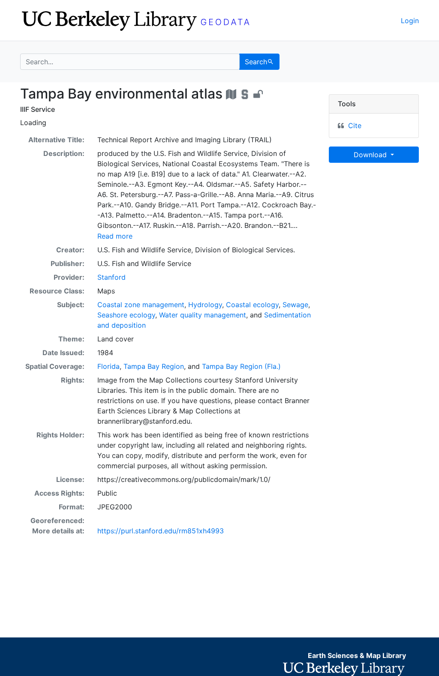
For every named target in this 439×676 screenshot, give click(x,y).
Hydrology (205, 304)
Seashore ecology (126, 315)
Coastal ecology (252, 304)
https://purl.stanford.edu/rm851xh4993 (160, 530)
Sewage (295, 304)
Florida (108, 366)
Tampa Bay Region (153, 366)
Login (410, 20)
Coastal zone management (140, 304)
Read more (114, 236)
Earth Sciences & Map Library (357, 655)
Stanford (111, 277)
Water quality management (202, 315)
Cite (354, 125)
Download (371, 154)
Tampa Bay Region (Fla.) (241, 366)
